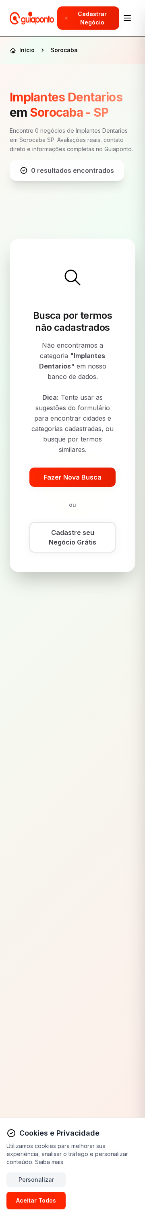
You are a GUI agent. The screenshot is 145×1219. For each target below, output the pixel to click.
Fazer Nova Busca (73, 477)
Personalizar (36, 1179)
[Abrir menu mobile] (127, 18)
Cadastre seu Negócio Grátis (72, 537)
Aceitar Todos (36, 1200)
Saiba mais (49, 1161)
